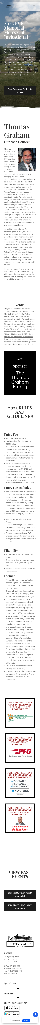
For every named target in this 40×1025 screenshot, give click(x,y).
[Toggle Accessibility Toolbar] (35, 1015)
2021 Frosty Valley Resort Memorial (20, 894)
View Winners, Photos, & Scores (20, 90)
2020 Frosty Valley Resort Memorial (20, 906)
